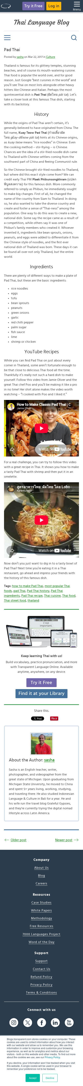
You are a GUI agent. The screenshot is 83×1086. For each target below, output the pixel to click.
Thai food (68, 595)
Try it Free (33, 6)
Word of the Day (42, 942)
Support (41, 961)
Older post (18, 840)
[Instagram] (13, 1022)
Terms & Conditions (41, 992)
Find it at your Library (42, 693)
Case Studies (41, 902)
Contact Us (41, 969)
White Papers (41, 910)
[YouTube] (69, 1022)
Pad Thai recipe (32, 595)
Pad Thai (12, 50)
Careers (41, 883)
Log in (53, 6)
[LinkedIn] (55, 1022)
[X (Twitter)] (27, 1022)
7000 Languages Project (41, 934)
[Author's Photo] (41, 743)
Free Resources (41, 926)
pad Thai (19, 590)
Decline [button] (50, 1078)
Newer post (63, 840)
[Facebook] (41, 1022)
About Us (41, 867)
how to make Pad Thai (27, 586)
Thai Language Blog (41, 22)
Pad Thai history (38, 590)
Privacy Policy (52, 1057)
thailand (33, 600)
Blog (41, 875)
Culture (50, 57)
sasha (20, 57)
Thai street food (15, 600)
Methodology (41, 918)
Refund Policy (41, 976)
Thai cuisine (52, 595)
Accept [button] (32, 1078)
